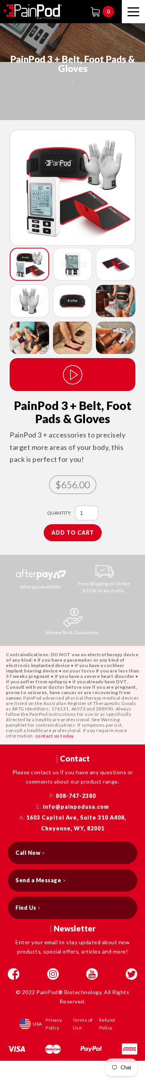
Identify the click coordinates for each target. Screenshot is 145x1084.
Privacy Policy (54, 1024)
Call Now (30, 852)
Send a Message (40, 880)
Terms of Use (83, 1024)
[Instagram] (53, 974)
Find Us (28, 907)
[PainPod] (33, 11)
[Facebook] (13, 974)
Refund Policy (107, 1024)
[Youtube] (92, 974)
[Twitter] (131, 974)
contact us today (54, 736)
